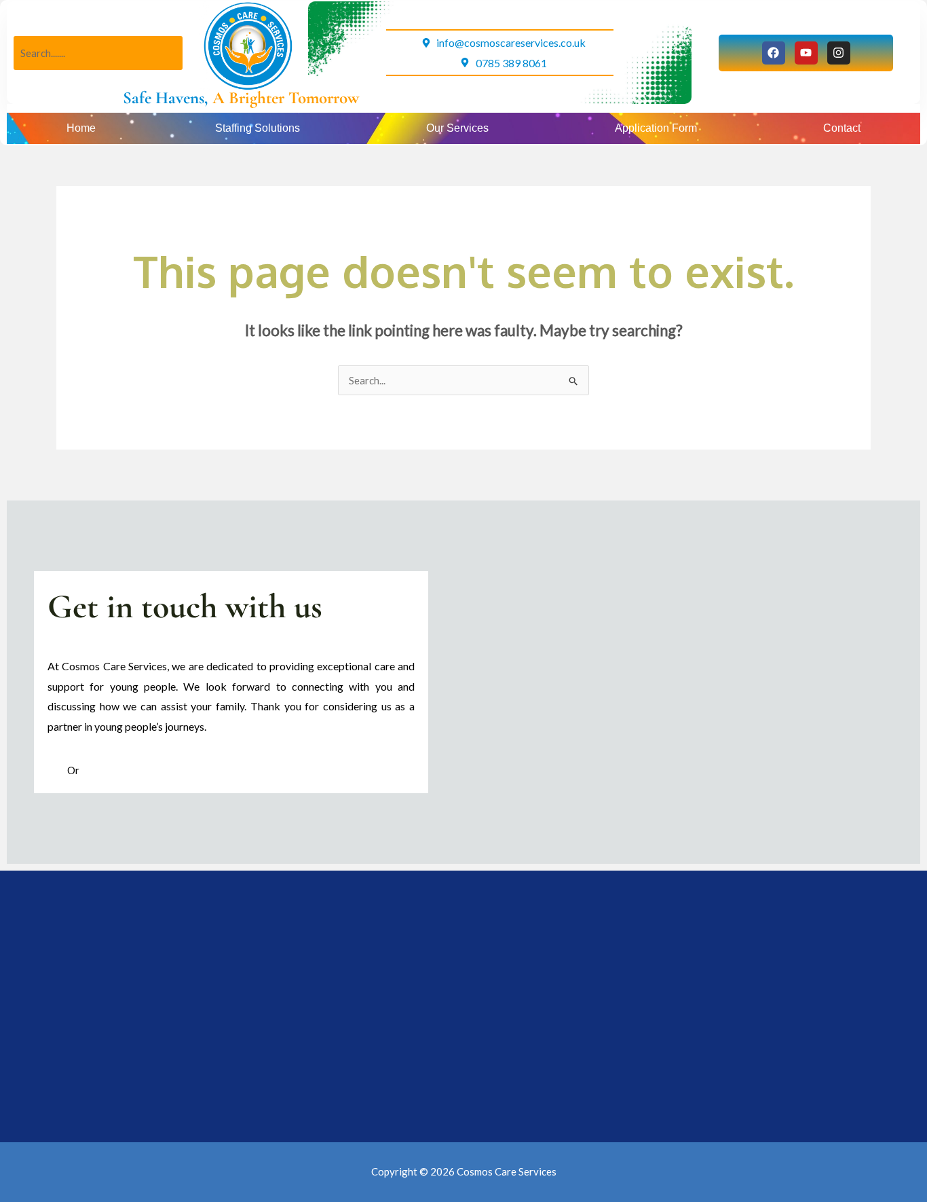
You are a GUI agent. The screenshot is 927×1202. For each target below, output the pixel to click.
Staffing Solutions (257, 128)
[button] (260, 128)
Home (81, 128)
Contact (841, 128)
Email (93, 770)
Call (57, 770)
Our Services (457, 128)
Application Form (656, 128)
